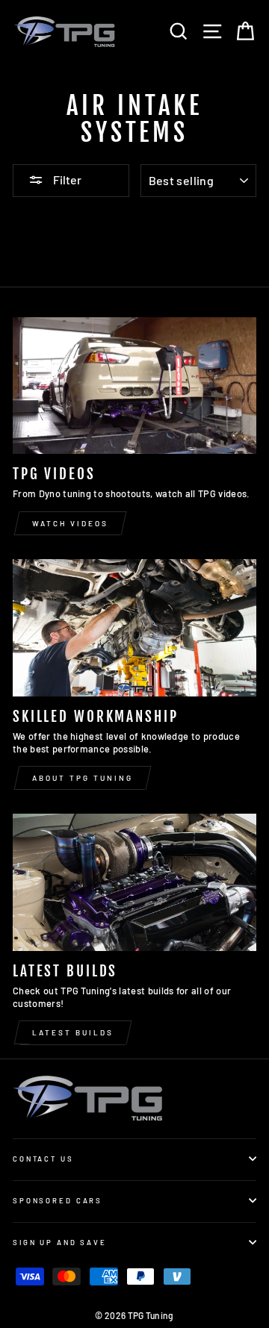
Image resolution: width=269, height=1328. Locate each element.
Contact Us (43, 1158)
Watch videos (70, 523)
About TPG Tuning (82, 777)
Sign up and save (60, 1242)
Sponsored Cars (57, 1200)
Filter (66, 179)
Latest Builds (73, 1032)
